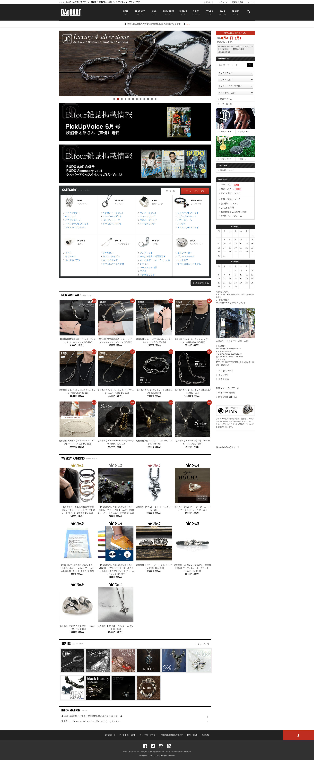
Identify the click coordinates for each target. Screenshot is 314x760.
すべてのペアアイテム (76, 227)
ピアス (68, 253)
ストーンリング (147, 216)
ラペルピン (107, 253)
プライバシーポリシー (148, 735)
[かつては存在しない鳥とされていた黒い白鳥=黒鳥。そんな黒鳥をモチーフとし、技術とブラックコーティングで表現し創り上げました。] (98, 699)
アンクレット (146, 253)
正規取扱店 (223, 379)
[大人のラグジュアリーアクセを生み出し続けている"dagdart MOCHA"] (148, 671)
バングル (181, 223)
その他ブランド (147, 275)
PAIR (125, 12)
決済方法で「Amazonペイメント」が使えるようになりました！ (91, 721)
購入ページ (245, 131)
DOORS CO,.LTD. (154, 755)
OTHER (209, 12)
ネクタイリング (110, 260)
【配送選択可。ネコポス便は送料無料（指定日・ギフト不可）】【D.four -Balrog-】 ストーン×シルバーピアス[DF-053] (115, 510)
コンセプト (223, 375)
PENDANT (140, 12)
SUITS (196, 12)
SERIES (235, 12)
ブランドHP (225, 131)
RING (154, 12)
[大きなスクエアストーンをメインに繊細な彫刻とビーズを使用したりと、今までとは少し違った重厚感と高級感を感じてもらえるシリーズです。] (123, 699)
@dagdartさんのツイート (228, 447)
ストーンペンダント (112, 216)
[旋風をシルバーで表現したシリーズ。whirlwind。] (123, 671)
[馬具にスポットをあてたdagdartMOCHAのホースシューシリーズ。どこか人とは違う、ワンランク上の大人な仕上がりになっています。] (72, 671)
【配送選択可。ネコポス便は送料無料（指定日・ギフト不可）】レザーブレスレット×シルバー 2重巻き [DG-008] (77, 510)
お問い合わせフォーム (231, 216)
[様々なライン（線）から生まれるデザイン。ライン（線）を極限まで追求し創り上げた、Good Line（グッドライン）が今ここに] (98, 671)
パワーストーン (184, 220)
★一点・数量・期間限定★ (152, 256)
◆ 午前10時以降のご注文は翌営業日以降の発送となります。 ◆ (155, 24)
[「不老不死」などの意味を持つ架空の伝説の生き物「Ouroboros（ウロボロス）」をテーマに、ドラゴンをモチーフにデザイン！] (148, 699)
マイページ (222, 2)
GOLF (222, 12)
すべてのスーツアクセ (113, 264)
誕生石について (227, 170)
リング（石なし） (148, 213)
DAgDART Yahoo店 (227, 397)
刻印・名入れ (231, 189)
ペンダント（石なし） (113, 213)
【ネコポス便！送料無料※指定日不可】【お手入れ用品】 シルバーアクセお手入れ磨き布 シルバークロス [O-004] (77, 568)
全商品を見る (201, 283)
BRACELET (168, 12)
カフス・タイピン (111, 256)
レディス (143, 264)
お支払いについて (229, 203)
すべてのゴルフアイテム (189, 264)
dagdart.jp (205, 735)
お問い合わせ (192, 735)
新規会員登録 (237, 2)
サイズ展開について (230, 193)
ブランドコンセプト (127, 735)
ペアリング (70, 216)
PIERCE (183, 12)
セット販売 (182, 260)
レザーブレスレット (187, 216)
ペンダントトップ (111, 220)
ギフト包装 (230, 185)
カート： (251, 2)
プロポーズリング (148, 220)
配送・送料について (230, 199)
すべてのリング (147, 223)
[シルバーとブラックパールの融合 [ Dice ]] (174, 671)
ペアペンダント (72, 213)
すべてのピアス (72, 260)
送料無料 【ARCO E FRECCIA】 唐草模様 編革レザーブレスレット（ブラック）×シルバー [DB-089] (192, 568)
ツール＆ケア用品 (148, 267)
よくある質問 (227, 207)
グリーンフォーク (185, 256)
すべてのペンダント (112, 223)
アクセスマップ (225, 370)
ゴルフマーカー (184, 253)
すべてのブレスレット (188, 227)
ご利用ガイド (208, 2)
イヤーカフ (70, 256)
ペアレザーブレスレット (77, 223)
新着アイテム (226, 99)
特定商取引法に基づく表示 (233, 212)
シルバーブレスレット (188, 213)
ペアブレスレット (73, 220)
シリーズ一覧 (203, 644)
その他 (142, 271)
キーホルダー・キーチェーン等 (154, 260)
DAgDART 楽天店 (226, 392)
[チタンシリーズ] (72, 699)
